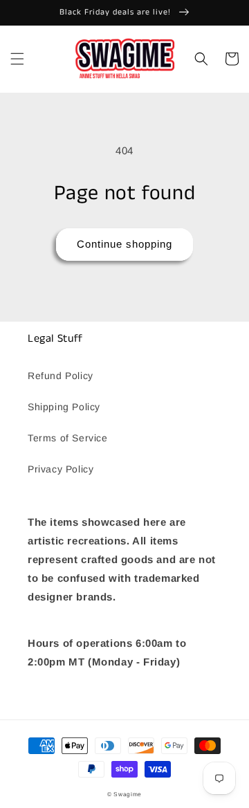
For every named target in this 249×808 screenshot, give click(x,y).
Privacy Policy (60, 469)
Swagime (127, 794)
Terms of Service (68, 437)
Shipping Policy (64, 406)
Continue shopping (124, 244)
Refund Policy (60, 375)
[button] (17, 59)
